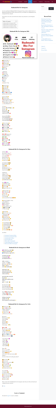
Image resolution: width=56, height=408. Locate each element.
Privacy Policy (47, 1)
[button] (52, 1)
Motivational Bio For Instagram (11, 243)
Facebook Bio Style (8, 239)
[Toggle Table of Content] (15, 21)
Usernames (20, 1)
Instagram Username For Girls (11, 236)
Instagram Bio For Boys (9, 238)
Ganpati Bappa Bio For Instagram (11, 242)
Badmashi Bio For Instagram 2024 (9, 23)
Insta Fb (25, 1)
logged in (9, 395)
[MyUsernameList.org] (7, 1)
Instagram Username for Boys (10, 235)
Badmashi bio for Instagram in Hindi (10, 25)
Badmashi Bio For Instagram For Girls (10, 27)
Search (42, 6)
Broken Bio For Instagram (10, 240)
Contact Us (41, 1)
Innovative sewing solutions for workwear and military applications (47, 31)
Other (30, 1)
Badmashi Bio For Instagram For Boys (10, 24)
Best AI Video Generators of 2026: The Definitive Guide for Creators (47, 26)
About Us (35, 1)
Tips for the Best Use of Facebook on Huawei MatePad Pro (47, 36)
